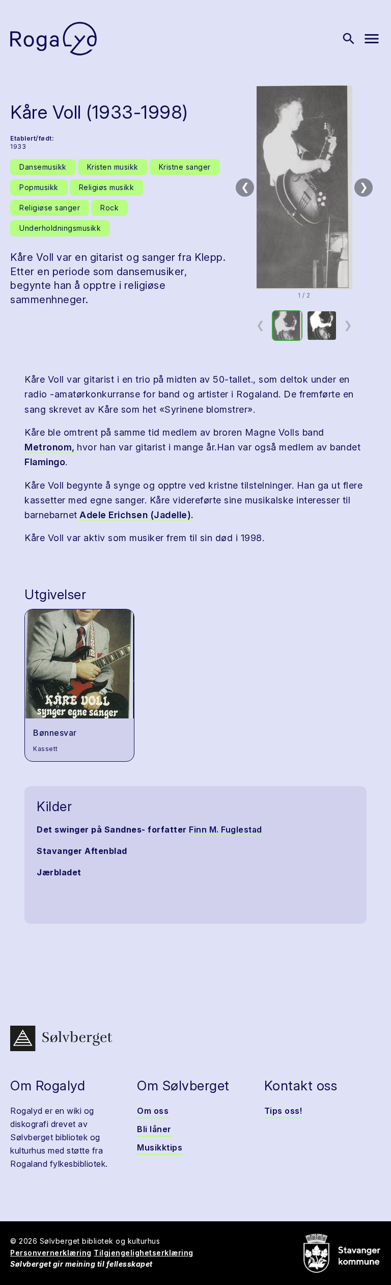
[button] (304, 187)
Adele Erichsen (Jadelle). (135, 515)
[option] (287, 325)
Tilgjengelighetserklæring (143, 1252)
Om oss (153, 1111)
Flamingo (44, 462)
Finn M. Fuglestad (225, 829)
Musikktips (159, 1147)
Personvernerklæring (51, 1252)
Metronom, (50, 447)
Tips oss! (283, 1111)
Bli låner (154, 1129)
